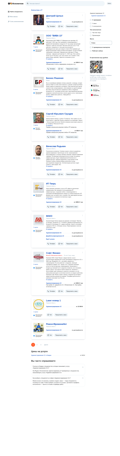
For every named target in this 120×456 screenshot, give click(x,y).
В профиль (49, 59)
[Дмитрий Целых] (38, 20)
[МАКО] (38, 220)
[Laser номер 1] (38, 304)
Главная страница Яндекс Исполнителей (15, 3)
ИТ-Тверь (51, 183)
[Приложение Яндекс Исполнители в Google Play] (95, 90)
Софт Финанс (53, 253)
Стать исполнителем (17, 21)
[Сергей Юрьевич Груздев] (38, 118)
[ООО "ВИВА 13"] (38, 39)
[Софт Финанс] (38, 257)
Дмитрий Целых (54, 16)
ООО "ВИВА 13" (54, 35)
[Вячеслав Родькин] (38, 150)
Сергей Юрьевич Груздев (59, 114)
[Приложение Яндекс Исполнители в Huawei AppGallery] (95, 95)
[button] (51, 26)
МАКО (49, 216)
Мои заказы (14, 16)
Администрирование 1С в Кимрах (41, 355)
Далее (46, 344)
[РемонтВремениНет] (38, 328)
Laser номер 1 (53, 300)
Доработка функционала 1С (55, 236)
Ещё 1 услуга (50, 239)
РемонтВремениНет (56, 324)
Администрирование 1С (54, 21)
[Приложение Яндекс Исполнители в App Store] (95, 85)
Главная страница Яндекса (9, 3)
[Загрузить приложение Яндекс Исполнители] (101, 67)
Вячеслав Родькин (56, 146)
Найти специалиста (16, 11)
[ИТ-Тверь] (38, 187)
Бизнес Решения (54, 78)
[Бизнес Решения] (38, 82)
